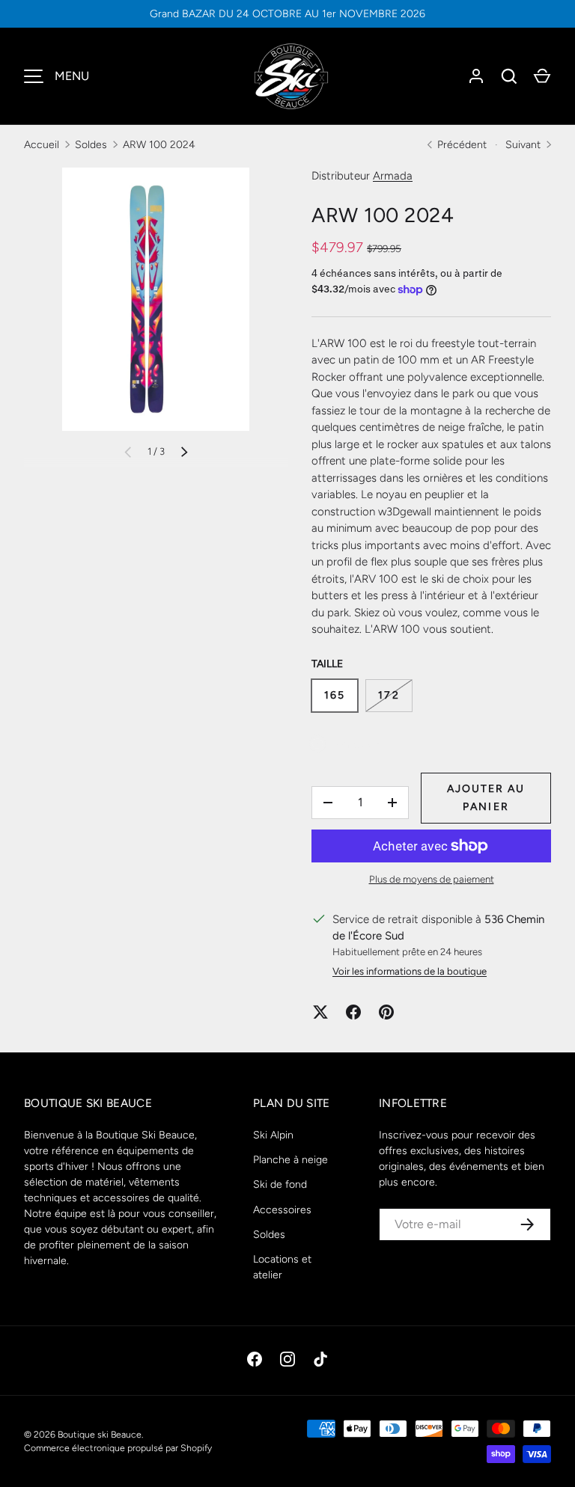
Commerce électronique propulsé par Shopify (118, 1447)
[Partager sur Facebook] (353, 1012)
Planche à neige (290, 1159)
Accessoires (282, 1210)
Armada (393, 176)
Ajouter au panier (486, 797)
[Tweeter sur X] (320, 1012)
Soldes (91, 144)
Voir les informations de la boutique (409, 971)
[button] (542, 76)
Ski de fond (280, 1184)
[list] (156, 299)
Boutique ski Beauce (100, 1434)
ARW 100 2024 (159, 144)
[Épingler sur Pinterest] (386, 1012)
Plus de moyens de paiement (431, 879)
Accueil (41, 144)
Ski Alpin (273, 1135)
